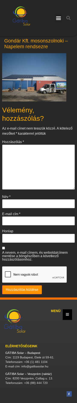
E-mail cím (11, 214)
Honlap (7, 231)
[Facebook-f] (69, 393)
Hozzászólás (13, 142)
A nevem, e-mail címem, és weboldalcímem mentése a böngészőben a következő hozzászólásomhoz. (35, 256)
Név (6, 197)
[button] (59, 18)
